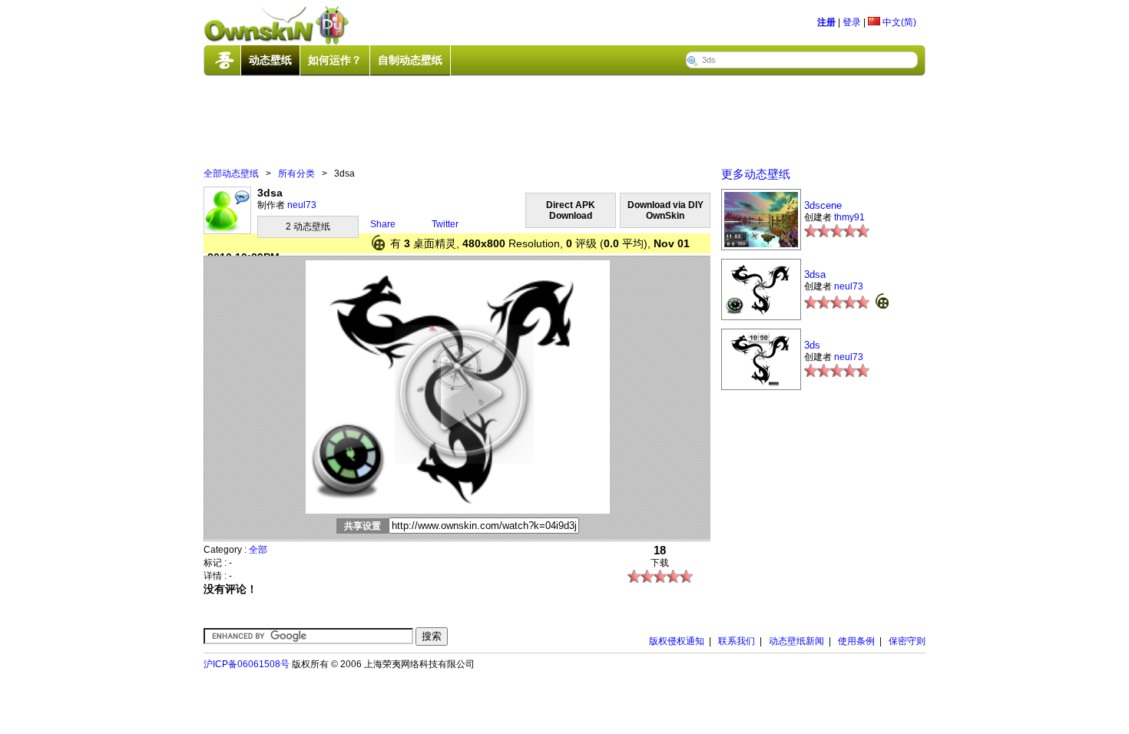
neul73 (301, 205)
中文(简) (898, 22)
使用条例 (856, 641)
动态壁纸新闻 (796, 641)
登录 (852, 22)
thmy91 (849, 217)
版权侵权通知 (676, 641)
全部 (258, 549)
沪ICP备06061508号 (247, 664)
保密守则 (907, 641)
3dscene (823, 205)
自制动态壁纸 (410, 60)
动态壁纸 (270, 60)
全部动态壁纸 (231, 173)
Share (383, 224)
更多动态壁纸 (755, 173)
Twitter (445, 224)
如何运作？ (335, 60)
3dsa (815, 274)
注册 (826, 22)
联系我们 (736, 641)
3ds (812, 345)
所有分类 (296, 173)
